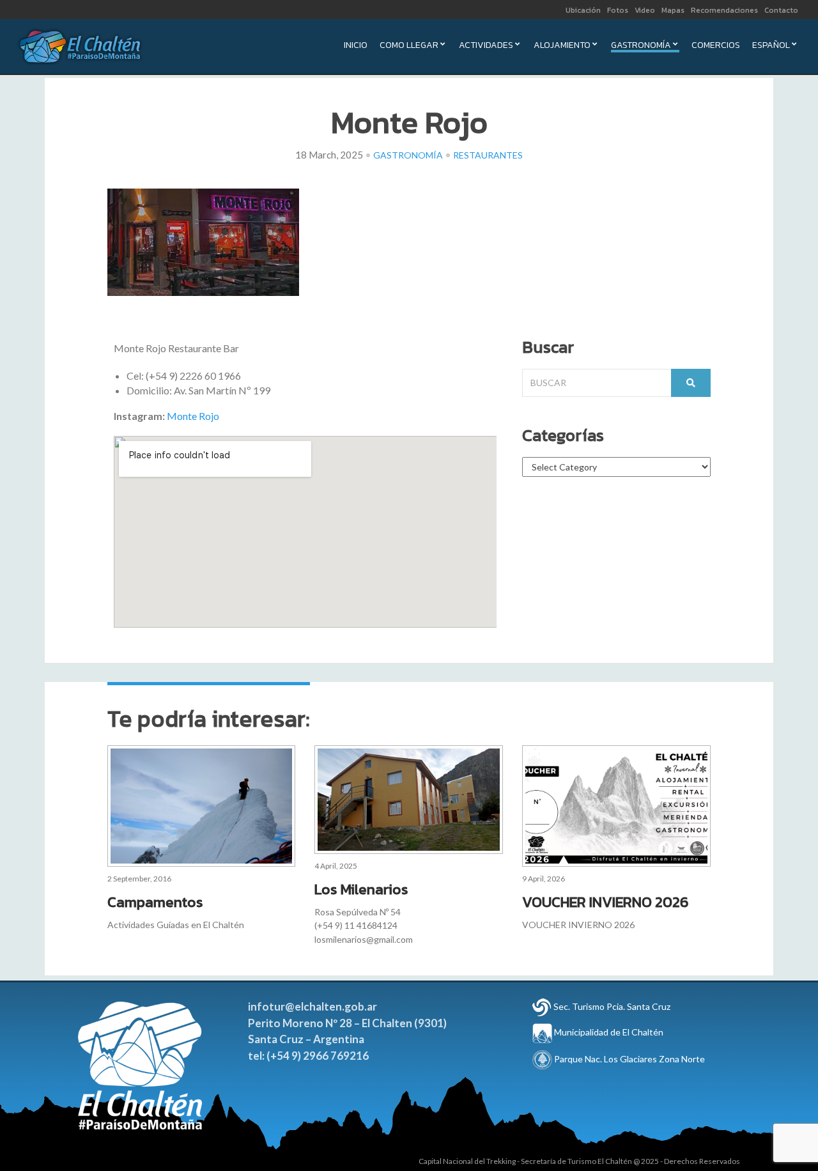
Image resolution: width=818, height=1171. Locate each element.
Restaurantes (488, 155)
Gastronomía (641, 46)
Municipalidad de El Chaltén (607, 1032)
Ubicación (583, 10)
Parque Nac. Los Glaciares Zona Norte (628, 1058)
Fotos (617, 10)
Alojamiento (562, 46)
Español (771, 46)
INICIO (355, 46)
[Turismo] (542, 1006)
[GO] (691, 383)
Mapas (672, 10)
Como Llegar (409, 46)
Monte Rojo (193, 416)
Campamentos (155, 902)
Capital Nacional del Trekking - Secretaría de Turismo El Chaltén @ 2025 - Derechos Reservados (579, 1161)
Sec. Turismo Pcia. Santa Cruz (611, 1006)
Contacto (781, 10)
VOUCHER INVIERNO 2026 (605, 902)
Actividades (486, 46)
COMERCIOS (715, 46)
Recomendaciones (724, 10)
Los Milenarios (361, 889)
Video (645, 10)
